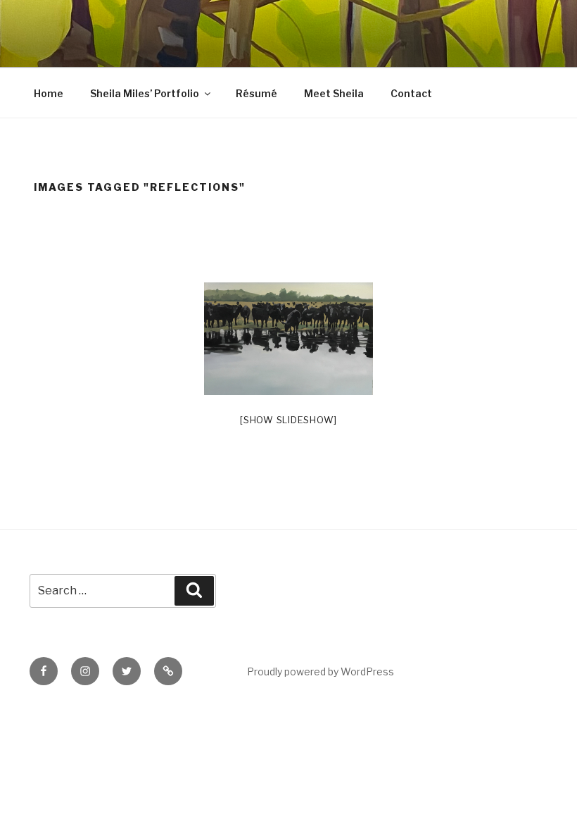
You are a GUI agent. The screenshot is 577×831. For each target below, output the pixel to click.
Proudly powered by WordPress (320, 671)
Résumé (256, 93)
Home (48, 93)
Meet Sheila (334, 93)
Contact (411, 93)
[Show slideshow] (288, 419)
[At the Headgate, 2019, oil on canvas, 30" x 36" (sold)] (288, 338)
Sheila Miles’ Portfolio (144, 93)
